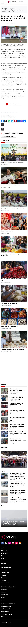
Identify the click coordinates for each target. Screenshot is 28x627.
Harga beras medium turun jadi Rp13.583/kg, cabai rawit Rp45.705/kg (12, 348)
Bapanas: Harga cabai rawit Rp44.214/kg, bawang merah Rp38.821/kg (13, 325)
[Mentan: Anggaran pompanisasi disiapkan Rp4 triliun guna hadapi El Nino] (14, 175)
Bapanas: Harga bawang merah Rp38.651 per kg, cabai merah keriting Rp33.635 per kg (14, 278)
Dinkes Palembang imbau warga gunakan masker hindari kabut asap (16, 397)
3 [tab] (14, 528)
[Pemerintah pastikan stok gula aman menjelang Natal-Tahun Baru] (14, 293)
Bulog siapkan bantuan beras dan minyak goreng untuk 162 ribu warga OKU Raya (13, 207)
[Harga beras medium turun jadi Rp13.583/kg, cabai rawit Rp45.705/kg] (14, 339)
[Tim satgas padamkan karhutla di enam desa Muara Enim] (4, 441)
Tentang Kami (5, 611)
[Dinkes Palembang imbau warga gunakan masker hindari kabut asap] (4, 398)
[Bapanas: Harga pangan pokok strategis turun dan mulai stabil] (14, 221)
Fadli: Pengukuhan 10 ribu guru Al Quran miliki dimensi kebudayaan (17, 426)
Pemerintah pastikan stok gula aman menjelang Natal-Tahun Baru (12, 302)
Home (5, 8)
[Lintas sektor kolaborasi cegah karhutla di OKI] (4, 405)
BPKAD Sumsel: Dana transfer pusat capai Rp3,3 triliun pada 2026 (16, 390)
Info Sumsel (4, 570)
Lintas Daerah (5, 572)
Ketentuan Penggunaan (8, 603)
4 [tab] (16, 528)
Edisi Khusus (4, 594)
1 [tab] (9, 528)
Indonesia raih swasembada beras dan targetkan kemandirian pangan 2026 (12, 161)
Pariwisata (4, 589)
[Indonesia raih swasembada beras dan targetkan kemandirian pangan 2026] (14, 152)
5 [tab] (18, 528)
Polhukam (4, 575)
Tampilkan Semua (17, 104)
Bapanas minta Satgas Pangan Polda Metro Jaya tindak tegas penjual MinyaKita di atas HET (14, 254)
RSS (2, 616)
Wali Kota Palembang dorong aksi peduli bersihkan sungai (17, 432)
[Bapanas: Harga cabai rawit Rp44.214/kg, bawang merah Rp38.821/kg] (14, 316)
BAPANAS (6, 133)
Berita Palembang (6, 567)
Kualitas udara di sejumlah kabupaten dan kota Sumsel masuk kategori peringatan (17, 499)
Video (2, 558)
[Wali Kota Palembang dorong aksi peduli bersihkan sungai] (4, 434)
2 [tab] (12, 528)
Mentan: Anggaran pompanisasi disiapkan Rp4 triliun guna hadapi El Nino (14, 184)
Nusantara (4, 561)
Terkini (3, 384)
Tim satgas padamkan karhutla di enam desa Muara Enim (17, 440)
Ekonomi (11, 8)
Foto (2, 506)
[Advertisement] (14, 368)
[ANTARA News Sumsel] (15, 2)
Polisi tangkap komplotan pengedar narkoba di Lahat (17, 411)
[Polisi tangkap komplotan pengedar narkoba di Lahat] (4, 412)
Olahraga (3, 580)
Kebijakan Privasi (6, 606)
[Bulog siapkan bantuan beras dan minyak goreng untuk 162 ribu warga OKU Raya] (14, 198)
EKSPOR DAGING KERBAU (8, 136)
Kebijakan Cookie (6, 609)
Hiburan (3, 592)
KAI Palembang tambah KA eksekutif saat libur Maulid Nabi (17, 419)
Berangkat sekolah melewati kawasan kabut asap (13, 522)
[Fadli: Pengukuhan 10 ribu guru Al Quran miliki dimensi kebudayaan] (4, 427)
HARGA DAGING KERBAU (17, 133)
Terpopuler (4, 553)
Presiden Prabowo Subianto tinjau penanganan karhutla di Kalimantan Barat (17, 492)
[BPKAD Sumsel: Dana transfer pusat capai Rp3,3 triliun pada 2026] (4, 391)
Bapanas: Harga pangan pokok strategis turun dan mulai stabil (13, 230)
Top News (4, 447)
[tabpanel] (14, 518)
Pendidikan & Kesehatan (8, 587)
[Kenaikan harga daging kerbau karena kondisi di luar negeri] (14, 459)
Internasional (5, 583)
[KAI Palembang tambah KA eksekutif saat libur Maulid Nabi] (4, 419)
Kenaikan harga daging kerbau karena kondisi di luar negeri (12, 10)
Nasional (3, 563)
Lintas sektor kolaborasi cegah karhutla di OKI (16, 404)
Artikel (3, 597)
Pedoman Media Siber (7, 614)
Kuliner (3, 600)
